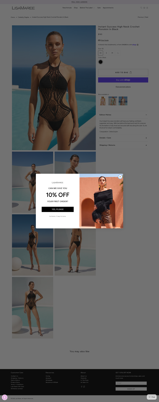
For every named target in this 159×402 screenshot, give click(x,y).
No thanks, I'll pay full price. (57, 216)
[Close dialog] (120, 177)
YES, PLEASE (58, 209)
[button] (4, 397)
